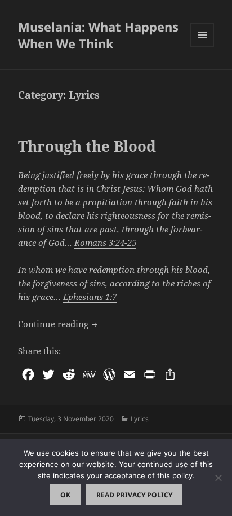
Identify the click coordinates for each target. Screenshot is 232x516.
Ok (65, 495)
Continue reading (59, 323)
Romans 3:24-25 (105, 242)
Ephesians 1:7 (90, 296)
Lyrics (140, 419)
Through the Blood (87, 146)
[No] (218, 477)
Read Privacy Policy (134, 495)
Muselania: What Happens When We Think (98, 35)
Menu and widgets (202, 46)
